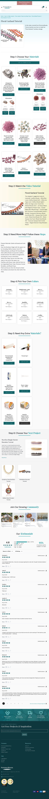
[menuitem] (12, 745)
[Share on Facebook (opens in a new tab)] (6, 566)
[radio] (24, 543)
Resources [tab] (28, 743)
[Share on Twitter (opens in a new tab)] (8, 566)
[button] (1, 7)
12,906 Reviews (7, 547)
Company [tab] (4, 743)
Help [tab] (2, 756)
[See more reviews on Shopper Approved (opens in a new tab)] (10, 566)
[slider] (5, 213)
